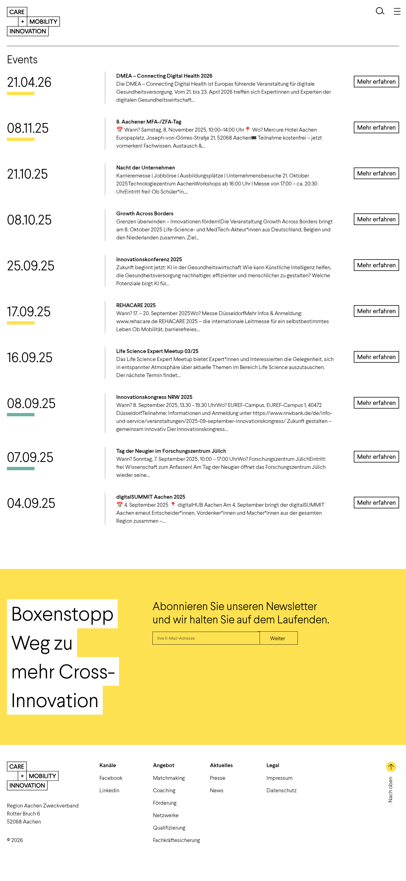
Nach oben (390, 789)
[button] (380, 11)
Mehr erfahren (376, 81)
